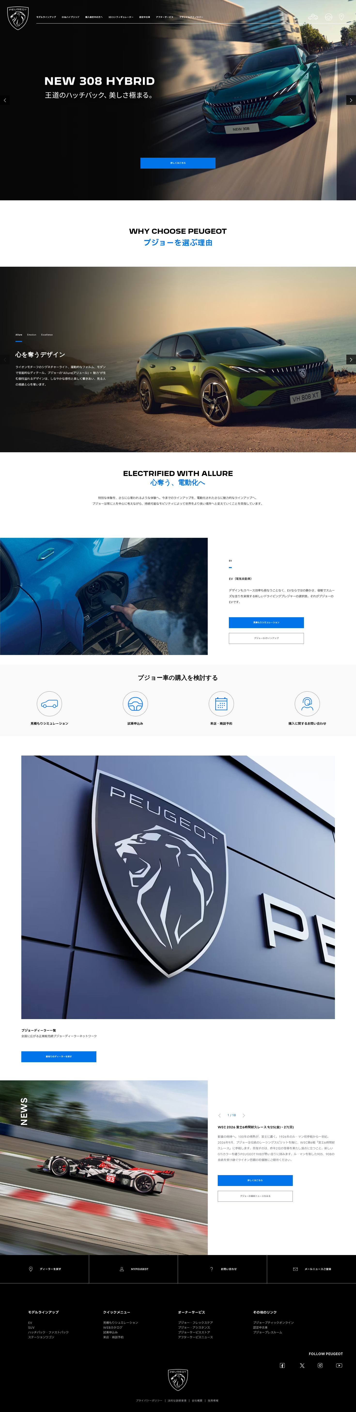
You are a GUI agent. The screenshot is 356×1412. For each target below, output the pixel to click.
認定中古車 (260, 1327)
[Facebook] (282, 1365)
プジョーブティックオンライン (273, 1322)
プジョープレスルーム (267, 1332)
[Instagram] (320, 1365)
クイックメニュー (116, 1312)
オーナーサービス (191, 1312)
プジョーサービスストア (194, 1332)
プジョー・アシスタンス (194, 1327)
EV (30, 1322)
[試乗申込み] (135, 704)
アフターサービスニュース (195, 1337)
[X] (301, 1365)
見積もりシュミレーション (120, 1322)
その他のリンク (265, 1312)
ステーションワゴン (41, 1337)
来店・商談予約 (113, 1337)
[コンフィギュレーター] (49, 704)
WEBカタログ (112, 1327)
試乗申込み (110, 1332)
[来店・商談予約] (221, 704)
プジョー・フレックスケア (195, 1322)
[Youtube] (339, 1365)
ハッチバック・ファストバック (48, 1332)
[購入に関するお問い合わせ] (307, 704)
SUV (31, 1327)
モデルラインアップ (43, 1312)
